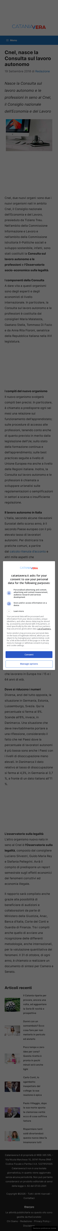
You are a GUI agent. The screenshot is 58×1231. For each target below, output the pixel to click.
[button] (29, 611)
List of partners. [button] (44, 628)
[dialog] (29, 615)
